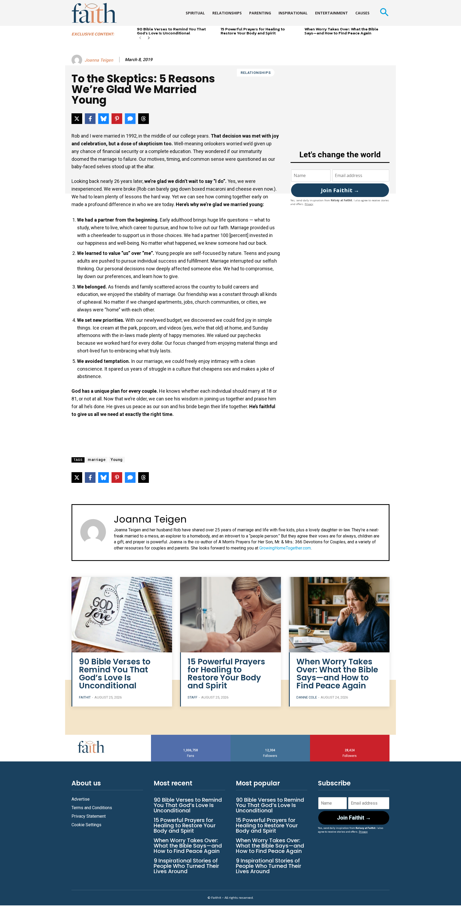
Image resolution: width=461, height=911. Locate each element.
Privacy (309, 204)
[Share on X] (76, 118)
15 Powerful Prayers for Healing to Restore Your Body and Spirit (253, 31)
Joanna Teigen (99, 60)
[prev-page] (140, 38)
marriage (96, 459)
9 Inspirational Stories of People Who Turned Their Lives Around (186, 866)
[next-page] (148, 38)
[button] (384, 12)
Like (191, 737)
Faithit (85, 697)
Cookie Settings (86, 824)
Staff (192, 697)
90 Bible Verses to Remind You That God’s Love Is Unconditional (171, 31)
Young (117, 459)
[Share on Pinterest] (117, 118)
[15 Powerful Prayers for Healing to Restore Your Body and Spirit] (230, 614)
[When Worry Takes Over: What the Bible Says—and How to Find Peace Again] (339, 614)
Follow (270, 737)
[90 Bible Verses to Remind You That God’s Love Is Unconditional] (121, 614)
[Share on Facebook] (90, 118)
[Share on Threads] (143, 118)
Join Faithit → (340, 190)
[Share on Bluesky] (103, 118)
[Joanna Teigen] (77, 60)
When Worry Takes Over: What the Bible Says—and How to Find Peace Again (341, 31)
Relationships (256, 73)
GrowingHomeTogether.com (285, 548)
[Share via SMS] (130, 118)
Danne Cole (306, 697)
